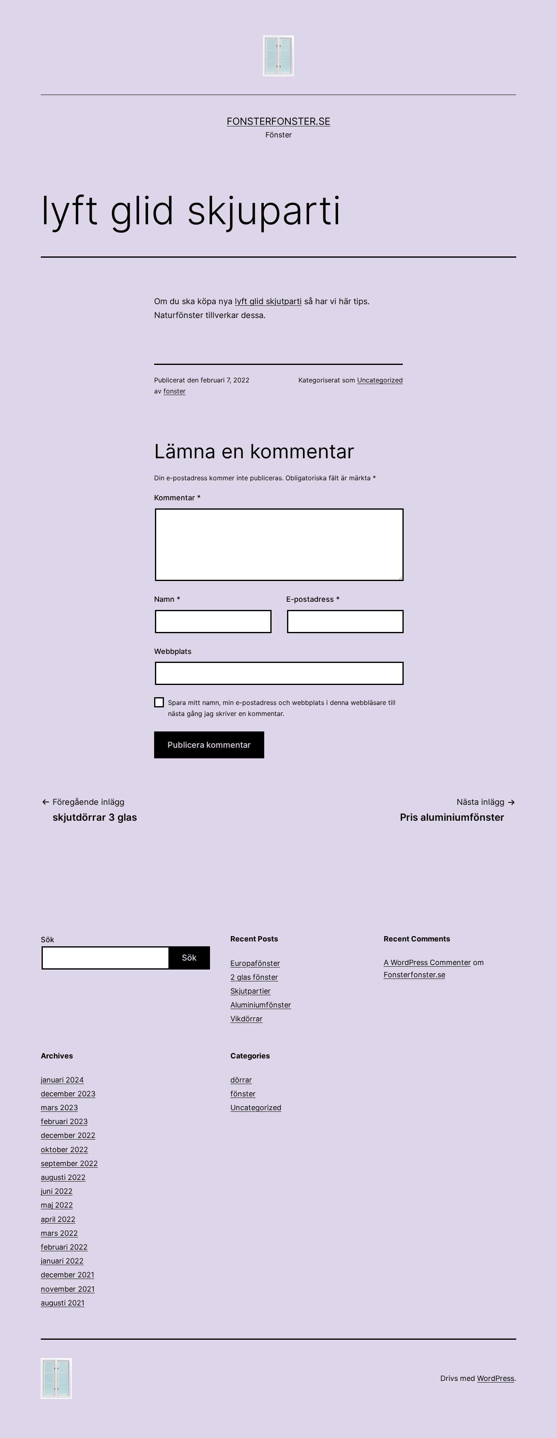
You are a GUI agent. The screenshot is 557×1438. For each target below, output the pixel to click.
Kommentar (177, 497)
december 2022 (68, 1135)
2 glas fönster (254, 977)
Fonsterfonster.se (414, 974)
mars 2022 (59, 1233)
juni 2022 (57, 1191)
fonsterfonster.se (278, 121)
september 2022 (69, 1163)
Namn (167, 599)
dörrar (241, 1080)
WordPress (495, 1378)
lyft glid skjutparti (268, 301)
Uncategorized (380, 380)
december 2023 (68, 1093)
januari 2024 (62, 1080)
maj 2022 (57, 1205)
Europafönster (255, 963)
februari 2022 (64, 1247)
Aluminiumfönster (260, 1005)
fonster (175, 391)
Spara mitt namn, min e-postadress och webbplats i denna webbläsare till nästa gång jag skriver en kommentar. (282, 708)
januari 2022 (62, 1261)
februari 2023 (64, 1121)
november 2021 (68, 1289)
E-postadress (313, 599)
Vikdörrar (246, 1018)
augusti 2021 (62, 1303)
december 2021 (67, 1274)
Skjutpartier (250, 991)
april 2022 (58, 1219)
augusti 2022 (63, 1177)
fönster (243, 1093)
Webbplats (173, 651)
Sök (47, 939)
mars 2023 (59, 1107)
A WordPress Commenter (427, 962)
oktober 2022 (64, 1149)
